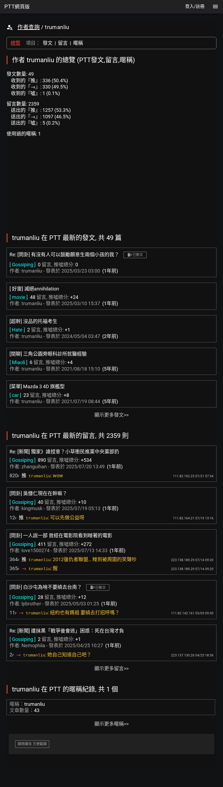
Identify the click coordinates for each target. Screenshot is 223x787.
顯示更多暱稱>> (111, 724)
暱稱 (78, 43)
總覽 (15, 43)
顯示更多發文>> (111, 415)
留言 (63, 43)
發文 (47, 43)
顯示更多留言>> (111, 668)
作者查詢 (28, 27)
